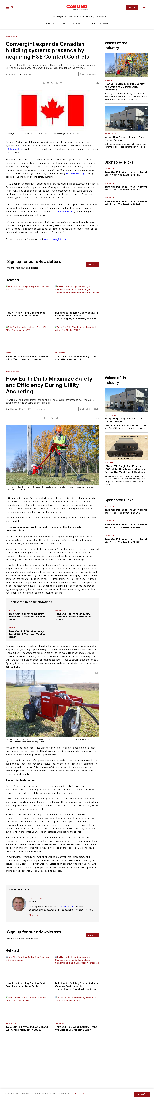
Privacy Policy (78, 1093)
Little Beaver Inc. (65, 906)
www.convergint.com (55, 239)
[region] (77, 1094)
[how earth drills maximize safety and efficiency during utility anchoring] (126, 65)
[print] (97, 83)
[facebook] (43, 83)
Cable (64, 24)
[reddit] (56, 83)
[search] (12, 7)
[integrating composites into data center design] (126, 118)
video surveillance (65, 211)
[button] (7, 7)
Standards (109, 463)
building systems (14, 149)
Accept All (142, 1094)
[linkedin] (48, 83)
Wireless (104, 24)
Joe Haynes (11, 409)
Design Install (78, 24)
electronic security (74, 173)
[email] (61, 83)
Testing (92, 24)
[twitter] (52, 83)
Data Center (52, 24)
